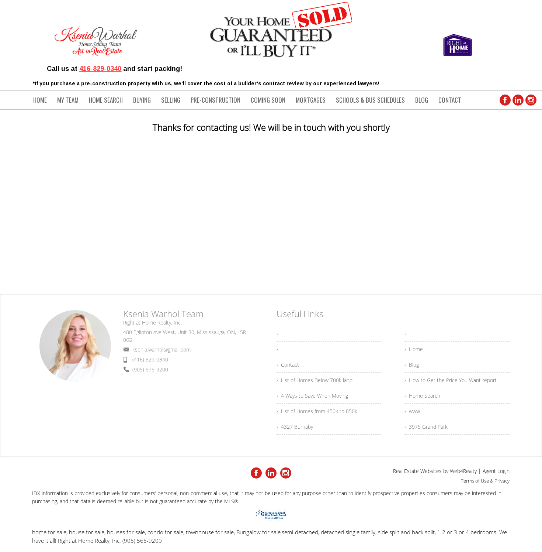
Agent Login (496, 470)
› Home (413, 349)
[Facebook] (505, 100)
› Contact (288, 364)
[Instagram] (530, 100)
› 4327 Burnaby (295, 426)
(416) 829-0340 (150, 359)
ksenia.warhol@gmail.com (161, 349)
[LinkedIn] (518, 100)
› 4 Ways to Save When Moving (312, 395)
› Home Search (422, 395)
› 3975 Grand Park (426, 426)
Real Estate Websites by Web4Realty (435, 470)
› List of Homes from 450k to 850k (317, 411)
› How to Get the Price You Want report (450, 380)
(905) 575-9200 (150, 369)
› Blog (411, 364)
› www (412, 411)
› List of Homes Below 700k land (314, 380)
